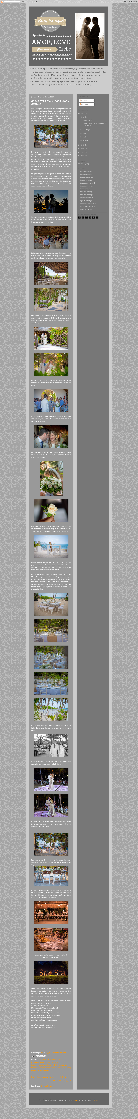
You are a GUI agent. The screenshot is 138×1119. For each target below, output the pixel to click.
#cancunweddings (86, 195)
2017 (83, 113)
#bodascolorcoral (86, 171)
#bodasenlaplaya (86, 180)
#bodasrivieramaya (86, 186)
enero (85, 141)
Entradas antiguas (62, 1081)
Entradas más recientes (43, 1077)
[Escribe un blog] (39, 1056)
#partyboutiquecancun (88, 204)
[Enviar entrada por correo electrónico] (32, 1056)
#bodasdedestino (86, 174)
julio (84, 133)
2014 (83, 149)
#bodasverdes (85, 189)
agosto (85, 130)
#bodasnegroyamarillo (88, 183)
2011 (83, 156)
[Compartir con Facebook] (43, 1056)
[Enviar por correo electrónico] (37, 1056)
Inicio (63, 1077)
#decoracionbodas (86, 198)
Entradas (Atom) (46, 1086)
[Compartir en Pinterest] (45, 1056)
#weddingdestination (87, 209)
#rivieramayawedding (87, 207)
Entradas (84, 100)
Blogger (96, 1100)
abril (84, 137)
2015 (83, 145)
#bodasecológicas (86, 177)
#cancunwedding (86, 192)
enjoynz (75, 1100)
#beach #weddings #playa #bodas (50, 1060)
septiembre (87, 120)
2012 (83, 152)
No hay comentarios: (59, 1053)
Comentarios (85, 104)
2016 (83, 117)
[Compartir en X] (41, 1056)
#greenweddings (86, 201)
